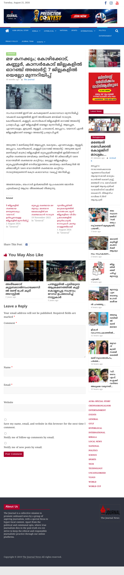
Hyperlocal (49, 31)
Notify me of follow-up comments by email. (29, 437)
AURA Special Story (20, 30)
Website (8, 402)
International (87, 31)
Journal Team (27, 41)
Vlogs (92, 477)
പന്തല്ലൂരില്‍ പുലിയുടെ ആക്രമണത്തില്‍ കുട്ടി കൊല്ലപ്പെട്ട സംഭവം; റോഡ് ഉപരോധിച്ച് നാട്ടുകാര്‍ (64, 291)
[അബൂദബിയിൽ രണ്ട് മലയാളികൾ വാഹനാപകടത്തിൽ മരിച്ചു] (98, 313)
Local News (95, 442)
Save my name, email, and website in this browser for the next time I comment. (44, 425)
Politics (102, 30)
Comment (10, 323)
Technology (96, 468)
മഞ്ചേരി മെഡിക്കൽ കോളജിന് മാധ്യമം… (101, 149)
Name (8, 367)
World (92, 482)
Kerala (35, 31)
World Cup (95, 486)
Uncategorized (97, 473)
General (11, 54)
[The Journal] (7, 31)
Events (40, 42)
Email (8, 385)
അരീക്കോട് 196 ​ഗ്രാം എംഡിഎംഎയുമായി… (104, 53)
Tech (91, 464)
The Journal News (32, 557)
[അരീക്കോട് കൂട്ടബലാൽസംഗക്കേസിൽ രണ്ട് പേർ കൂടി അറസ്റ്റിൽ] (23, 262)
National (64, 30)
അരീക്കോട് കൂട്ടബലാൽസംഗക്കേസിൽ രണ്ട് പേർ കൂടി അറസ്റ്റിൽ (22, 289)
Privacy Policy (12, 41)
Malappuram (98, 137)
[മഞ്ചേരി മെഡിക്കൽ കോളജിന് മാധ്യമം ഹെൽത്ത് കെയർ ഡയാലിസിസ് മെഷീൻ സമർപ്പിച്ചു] (104, 118)
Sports (74, 30)
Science (93, 455)
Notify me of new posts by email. (23, 447)
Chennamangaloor (100, 406)
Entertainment (105, 36)
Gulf (91, 424)
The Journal (29, 80)
